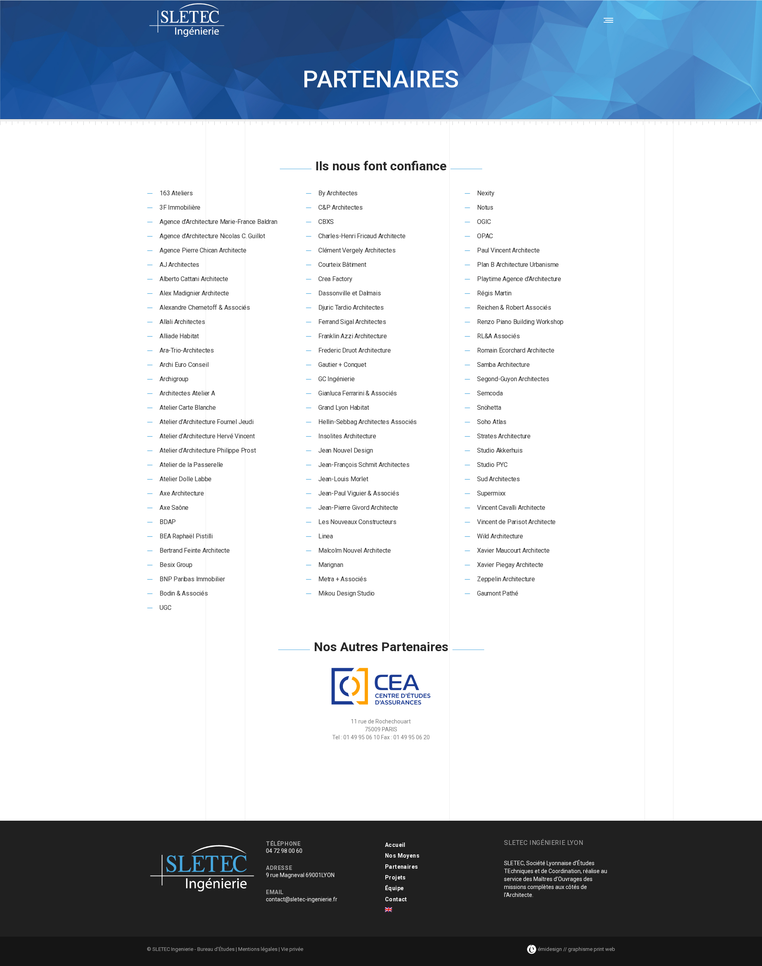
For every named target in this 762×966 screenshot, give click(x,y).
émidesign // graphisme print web (576, 949)
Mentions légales (257, 949)
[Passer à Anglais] (388, 910)
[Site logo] (187, 20)
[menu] (606, 20)
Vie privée (292, 949)
